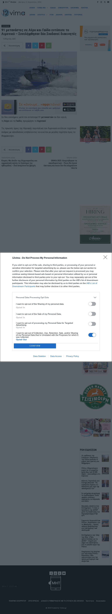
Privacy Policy (72, 356)
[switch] (92, 304)
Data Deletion (39, 356)
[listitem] (56, 297)
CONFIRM (35, 346)
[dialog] (56, 307)
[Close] (106, 258)
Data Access (56, 356)
